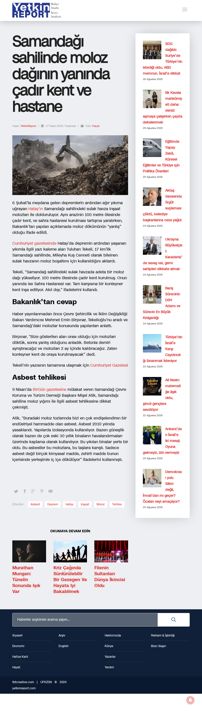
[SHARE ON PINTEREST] (42, 491)
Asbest (35, 504)
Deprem (52, 504)
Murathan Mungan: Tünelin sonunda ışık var (26, 580)
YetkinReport (28, 126)
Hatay (69, 504)
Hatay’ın (35, 209)
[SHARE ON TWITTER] (16, 491)
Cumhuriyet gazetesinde (34, 243)
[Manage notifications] (190, 700)
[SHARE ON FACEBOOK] (24, 491)
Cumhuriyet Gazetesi (109, 365)
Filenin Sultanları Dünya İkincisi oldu (109, 577)
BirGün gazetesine (49, 389)
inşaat (85, 504)
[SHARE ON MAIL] (50, 491)
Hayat (96, 126)
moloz (101, 504)
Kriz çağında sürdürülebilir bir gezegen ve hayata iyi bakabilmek (70, 580)
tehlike (117, 504)
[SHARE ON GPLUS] (33, 491)
